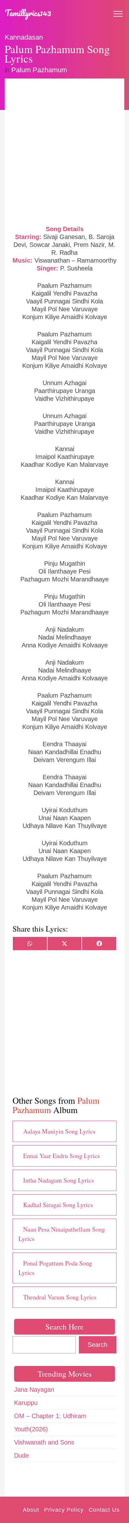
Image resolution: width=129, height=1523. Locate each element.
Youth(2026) (31, 1429)
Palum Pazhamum (39, 70)
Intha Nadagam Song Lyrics (58, 1180)
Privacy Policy (64, 1510)
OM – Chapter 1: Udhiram (50, 1415)
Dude (21, 1455)
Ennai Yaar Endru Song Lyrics (61, 1155)
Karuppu (26, 1402)
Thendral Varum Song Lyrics (59, 1297)
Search (97, 1344)
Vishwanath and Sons (44, 1442)
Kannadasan (24, 37)
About (31, 1510)
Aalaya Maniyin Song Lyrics (59, 1131)
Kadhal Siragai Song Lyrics (58, 1204)
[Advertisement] (64, 151)
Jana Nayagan (34, 1389)
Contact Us (104, 1510)
